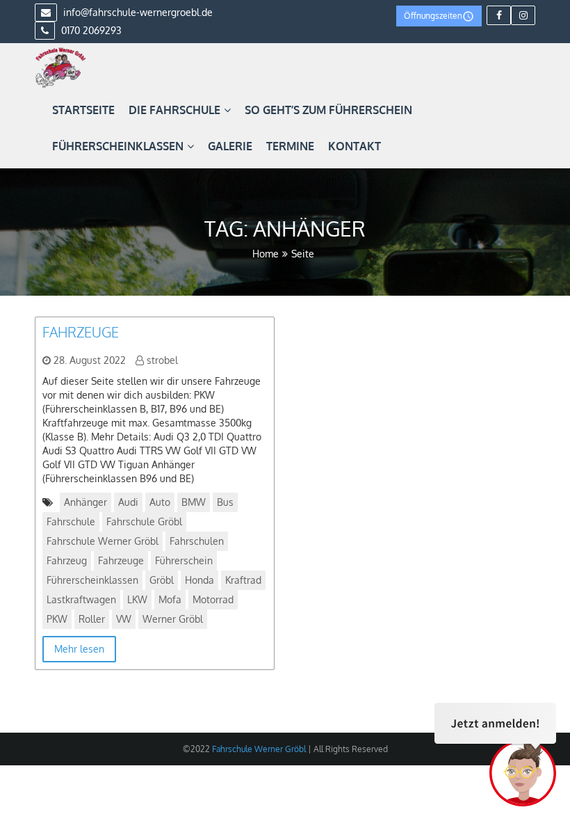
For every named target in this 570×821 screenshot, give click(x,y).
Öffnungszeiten (433, 15)
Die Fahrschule (174, 110)
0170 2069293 (90, 30)
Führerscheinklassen (118, 146)
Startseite (83, 110)
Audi (128, 502)
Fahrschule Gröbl (144, 521)
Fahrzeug (67, 560)
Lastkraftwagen (81, 599)
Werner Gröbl (172, 619)
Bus (225, 502)
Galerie (230, 146)
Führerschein (184, 560)
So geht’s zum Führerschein (328, 110)
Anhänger (85, 502)
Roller (92, 619)
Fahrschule (71, 521)
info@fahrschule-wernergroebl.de (136, 12)
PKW (57, 619)
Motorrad (213, 599)
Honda (199, 580)
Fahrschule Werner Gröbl (102, 541)
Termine (290, 146)
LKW (137, 599)
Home (265, 254)
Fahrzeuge (80, 332)
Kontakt (354, 146)
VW (123, 619)
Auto (159, 502)
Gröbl (161, 580)
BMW (193, 502)
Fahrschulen (197, 541)
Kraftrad (243, 580)
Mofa (169, 599)
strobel (162, 360)
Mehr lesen (79, 649)
